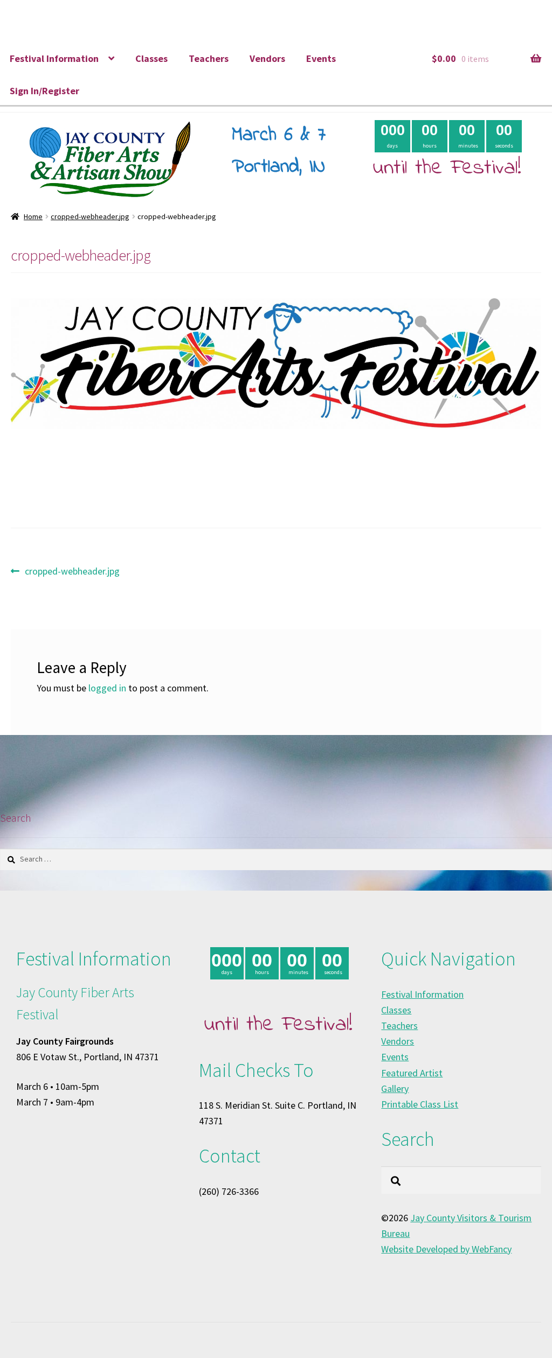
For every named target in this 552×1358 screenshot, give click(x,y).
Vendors (267, 58)
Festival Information (54, 58)
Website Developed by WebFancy (446, 1249)
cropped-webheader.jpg (90, 216)
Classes (151, 58)
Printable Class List (419, 1104)
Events (321, 58)
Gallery (395, 1088)
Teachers (209, 58)
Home (33, 216)
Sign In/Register (44, 91)
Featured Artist (412, 1073)
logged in (107, 688)
